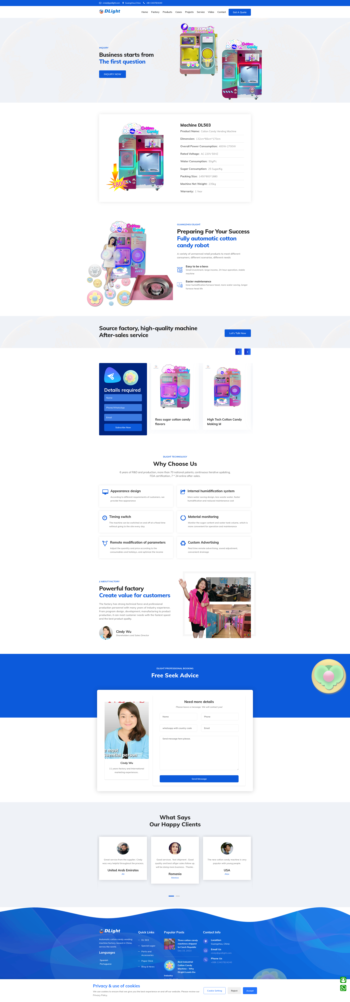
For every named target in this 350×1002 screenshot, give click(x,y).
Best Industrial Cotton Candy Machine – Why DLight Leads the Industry (180, 968)
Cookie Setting (214, 990)
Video (211, 12)
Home (145, 12)
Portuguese (106, 963)
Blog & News (147, 966)
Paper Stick (147, 960)
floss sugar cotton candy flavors (172, 422)
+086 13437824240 (221, 962)
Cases (178, 12)
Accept (250, 990)
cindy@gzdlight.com (111, 3)
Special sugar (148, 945)
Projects (189, 12)
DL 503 (145, 940)
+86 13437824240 (154, 3)
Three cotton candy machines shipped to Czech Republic (188, 943)
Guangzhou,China (133, 3)
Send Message (199, 778)
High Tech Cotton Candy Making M (224, 422)
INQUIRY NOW (112, 74)
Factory (155, 12)
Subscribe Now (123, 427)
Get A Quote (240, 12)
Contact (221, 12)
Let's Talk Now (237, 333)
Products (167, 12)
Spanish (104, 960)
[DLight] (110, 11)
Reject (234, 990)
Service (201, 12)
